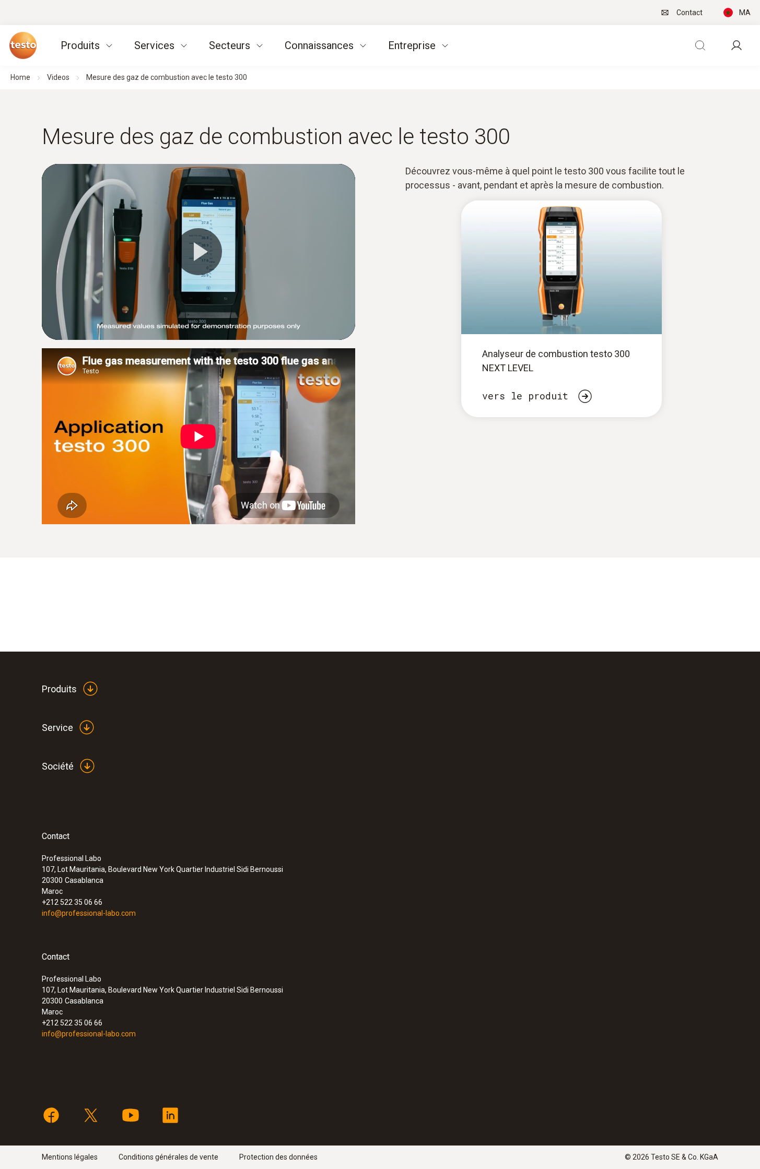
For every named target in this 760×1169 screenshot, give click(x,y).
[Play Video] (198, 251)
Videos (58, 77)
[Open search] (700, 45)
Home (20, 77)
